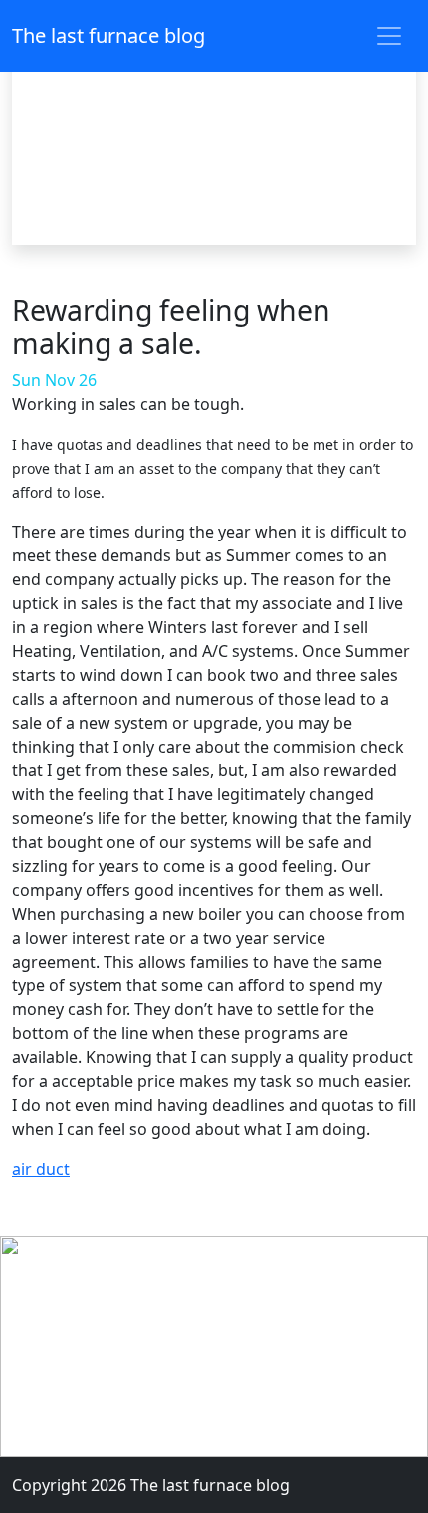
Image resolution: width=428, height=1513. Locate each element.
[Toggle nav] (389, 36)
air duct (41, 1169)
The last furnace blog (108, 35)
